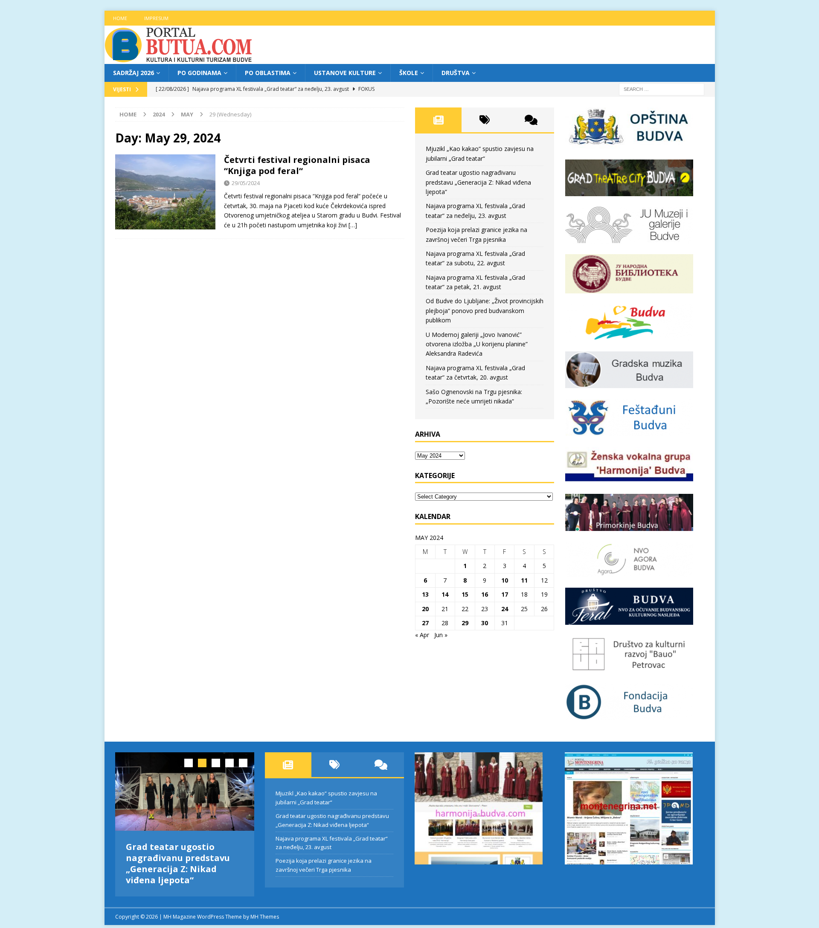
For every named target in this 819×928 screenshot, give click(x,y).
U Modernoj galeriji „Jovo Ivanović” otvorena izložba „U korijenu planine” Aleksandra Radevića (477, 344)
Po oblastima (267, 73)
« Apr (422, 635)
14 (444, 594)
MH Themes (264, 916)
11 (524, 580)
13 (425, 594)
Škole (408, 73)
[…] (353, 225)
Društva (455, 73)
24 (504, 609)
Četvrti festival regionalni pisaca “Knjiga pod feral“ (297, 165)
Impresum (156, 18)
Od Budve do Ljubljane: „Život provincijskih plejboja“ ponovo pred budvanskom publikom (484, 310)
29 (465, 623)
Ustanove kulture (345, 73)
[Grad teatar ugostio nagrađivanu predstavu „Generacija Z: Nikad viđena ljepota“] (185, 791)
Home (120, 18)
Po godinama (199, 73)
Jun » (440, 635)
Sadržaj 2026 (133, 73)
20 (425, 609)
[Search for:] (661, 89)
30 (484, 623)
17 (504, 594)
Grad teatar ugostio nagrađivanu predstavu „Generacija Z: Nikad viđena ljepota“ (478, 182)
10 (504, 580)
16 (484, 594)
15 (465, 594)
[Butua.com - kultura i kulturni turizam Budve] (179, 59)
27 (425, 623)
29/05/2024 (246, 183)
